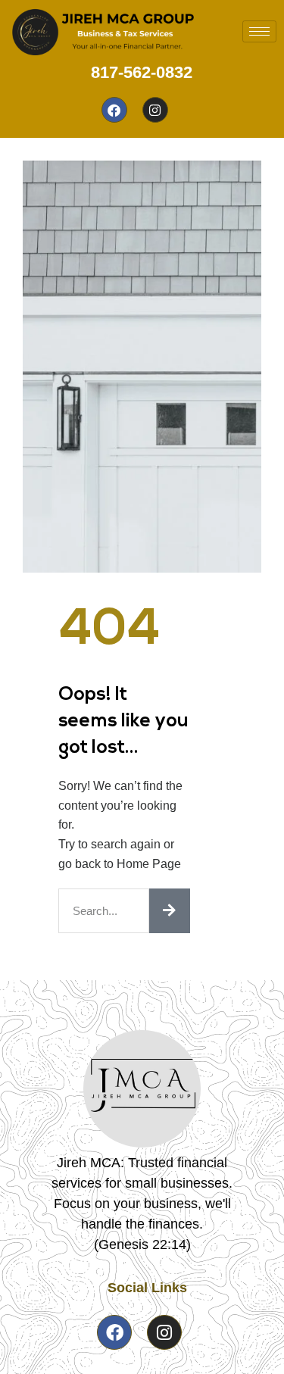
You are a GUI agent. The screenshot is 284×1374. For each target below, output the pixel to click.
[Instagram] (155, 110)
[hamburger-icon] (259, 31)
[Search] (169, 910)
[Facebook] (114, 110)
